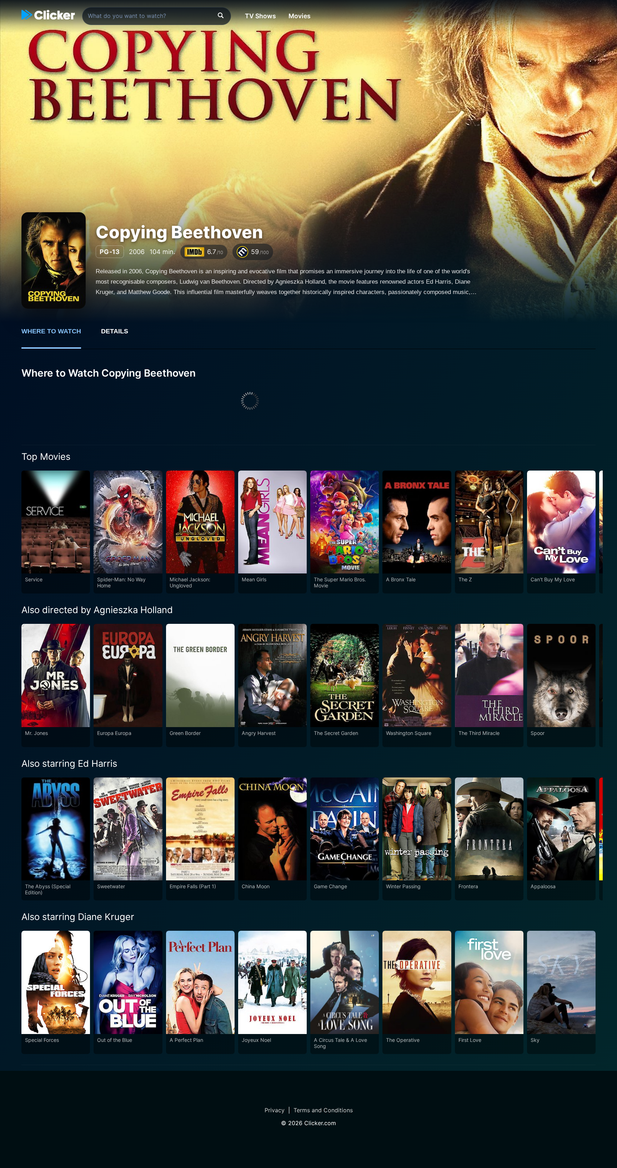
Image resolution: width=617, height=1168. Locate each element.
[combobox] (156, 16)
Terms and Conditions (323, 1110)
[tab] (56, 335)
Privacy (275, 1110)
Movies (300, 16)
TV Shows (260, 16)
